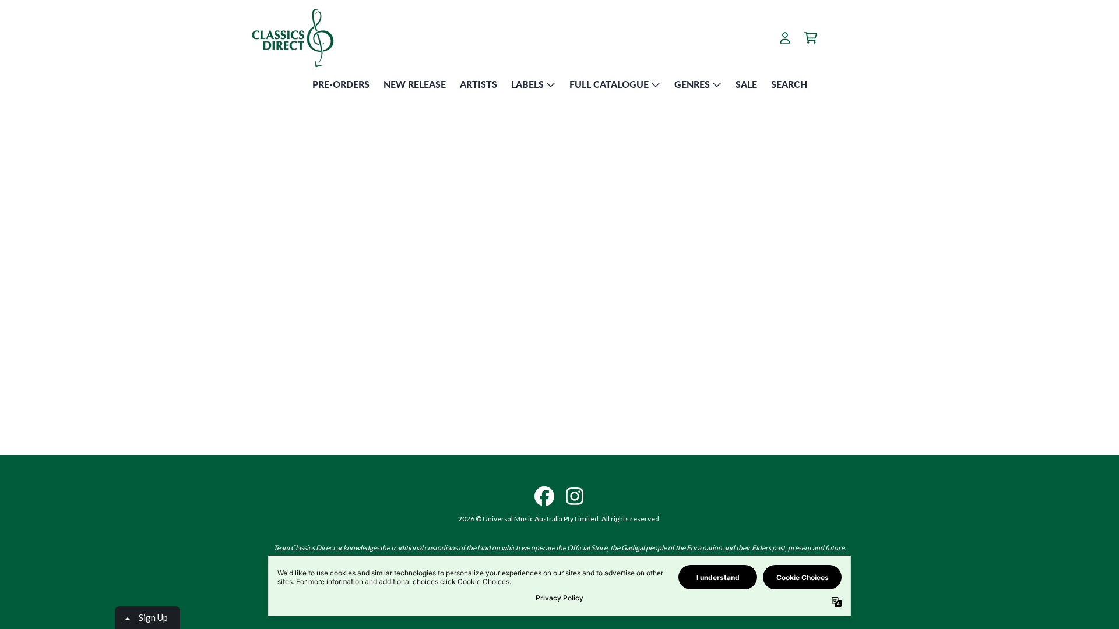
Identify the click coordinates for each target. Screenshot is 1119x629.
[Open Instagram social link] (574, 496)
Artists (478, 84)
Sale (746, 84)
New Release (414, 84)
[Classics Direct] (292, 37)
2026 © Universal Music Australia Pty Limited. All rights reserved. (559, 518)
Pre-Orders (341, 84)
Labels (527, 84)
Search (789, 84)
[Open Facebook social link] (544, 496)
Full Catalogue (609, 84)
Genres (692, 84)
